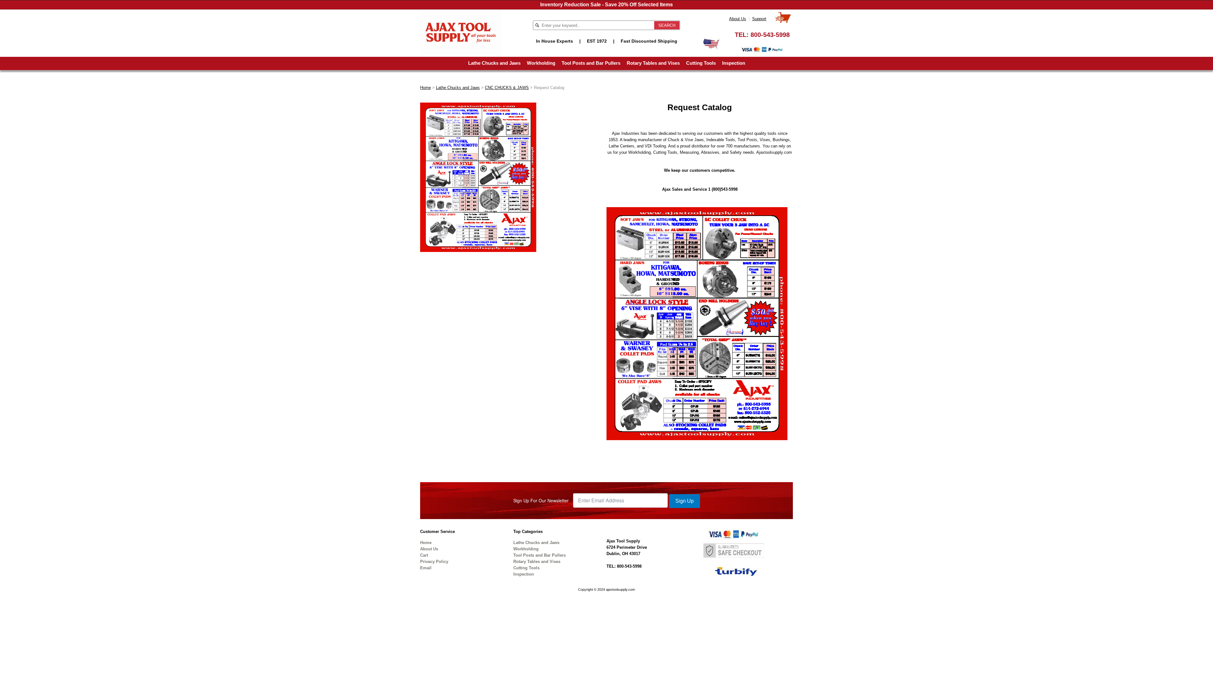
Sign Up (684, 501)
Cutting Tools (701, 63)
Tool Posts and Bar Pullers (591, 63)
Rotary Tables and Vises (653, 63)
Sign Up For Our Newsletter (541, 500)
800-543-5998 (770, 34)
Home (425, 87)
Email (425, 567)
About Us (737, 18)
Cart (424, 555)
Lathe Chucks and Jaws (494, 63)
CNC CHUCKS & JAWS (507, 87)
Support (759, 18)
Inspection (733, 63)
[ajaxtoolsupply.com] (460, 31)
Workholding (541, 63)
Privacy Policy (434, 561)
